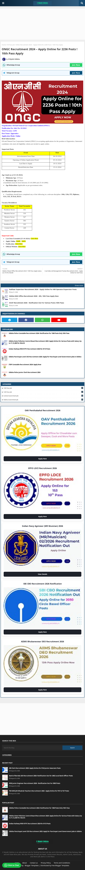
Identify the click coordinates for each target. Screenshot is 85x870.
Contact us (34, 863)
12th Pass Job (43, 392)
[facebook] (26, 320)
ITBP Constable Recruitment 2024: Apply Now (25, 365)
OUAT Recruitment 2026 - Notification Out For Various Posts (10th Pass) (36, 303)
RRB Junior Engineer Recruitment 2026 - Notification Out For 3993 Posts (34, 783)
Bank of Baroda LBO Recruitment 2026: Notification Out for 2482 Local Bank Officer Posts (41, 776)
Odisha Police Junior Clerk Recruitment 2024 (24, 372)
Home (4, 45)
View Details (43, 575)
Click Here (34, 238)
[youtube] (59, 320)
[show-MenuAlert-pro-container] (3, 3)
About (24, 863)
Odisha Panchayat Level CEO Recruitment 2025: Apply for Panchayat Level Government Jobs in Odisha (45, 357)
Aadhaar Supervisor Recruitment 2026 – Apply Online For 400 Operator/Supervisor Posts (43, 289)
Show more (79, 285)
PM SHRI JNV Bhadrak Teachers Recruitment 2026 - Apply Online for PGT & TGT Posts (39, 791)
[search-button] (82, 3)
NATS (24, 241)
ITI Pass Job (11, 45)
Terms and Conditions (62, 863)
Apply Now (43, 459)
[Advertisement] (42, 24)
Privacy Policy (46, 863)
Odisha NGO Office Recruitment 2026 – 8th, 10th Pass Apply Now (34, 296)
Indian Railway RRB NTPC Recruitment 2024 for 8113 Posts (29, 349)
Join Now (76, 65)
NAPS (18, 241)
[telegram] (9, 320)
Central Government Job (43, 396)
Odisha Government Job (43, 400)
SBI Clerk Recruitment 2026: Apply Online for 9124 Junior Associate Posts (35, 768)
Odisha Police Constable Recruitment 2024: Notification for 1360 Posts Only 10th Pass (39, 333)
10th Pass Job (43, 388)
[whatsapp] (42, 320)
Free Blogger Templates (60, 865)
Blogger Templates (32, 865)
